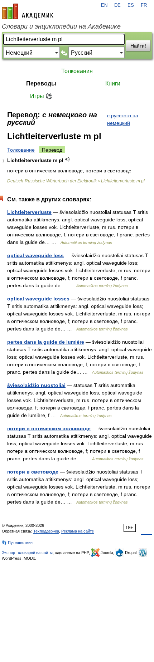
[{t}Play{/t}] (67, 159)
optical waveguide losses (38, 298)
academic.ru (27, 11)
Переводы (41, 83)
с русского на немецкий (122, 119)
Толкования (77, 71)
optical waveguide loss (35, 255)
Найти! (138, 46)
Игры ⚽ (41, 96)
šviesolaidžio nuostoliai (36, 385)
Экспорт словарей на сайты (27, 552)
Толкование (21, 150)
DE (117, 5)
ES (130, 5)
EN (104, 5)
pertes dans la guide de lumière (45, 342)
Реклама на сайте (77, 531)
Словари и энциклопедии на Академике (61, 26)
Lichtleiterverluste (29, 212)
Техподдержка (46, 531)
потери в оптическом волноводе (49, 428)
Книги (112, 83)
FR (144, 5)
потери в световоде (32, 472)
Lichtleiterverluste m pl (123, 180)
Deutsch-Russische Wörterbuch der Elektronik (52, 180)
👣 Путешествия (17, 542)
